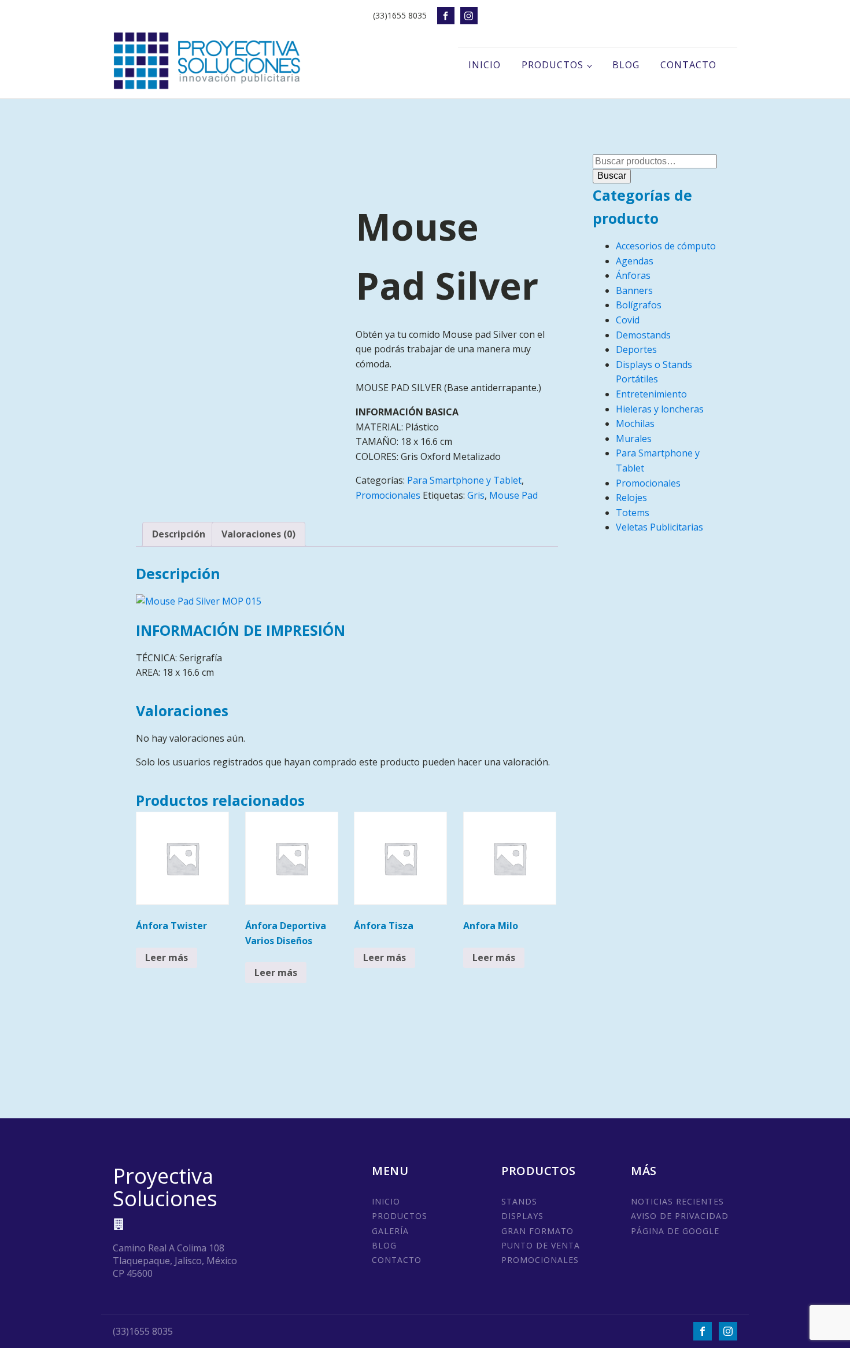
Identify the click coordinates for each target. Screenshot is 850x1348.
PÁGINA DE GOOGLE (675, 1231)
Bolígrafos (638, 305)
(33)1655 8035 (400, 15)
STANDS (519, 1201)
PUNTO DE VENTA (540, 1245)
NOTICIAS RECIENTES (677, 1201)
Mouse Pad (513, 495)
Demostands (643, 335)
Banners (634, 290)
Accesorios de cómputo (666, 246)
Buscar (611, 176)
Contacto (688, 64)
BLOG (384, 1245)
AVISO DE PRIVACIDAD (680, 1215)
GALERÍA (390, 1231)
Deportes (636, 349)
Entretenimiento (651, 394)
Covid (628, 320)
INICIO (386, 1201)
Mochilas (635, 423)
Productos (552, 64)
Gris (476, 495)
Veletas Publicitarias (659, 527)
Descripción (178, 534)
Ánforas (633, 275)
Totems (632, 512)
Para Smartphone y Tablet (464, 480)
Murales (634, 438)
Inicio (484, 64)
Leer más (166, 957)
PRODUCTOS (399, 1215)
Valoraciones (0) (258, 534)
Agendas (634, 261)
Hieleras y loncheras (660, 409)
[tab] (178, 534)
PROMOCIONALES (540, 1259)
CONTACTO (397, 1259)
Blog (626, 64)
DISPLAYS (522, 1215)
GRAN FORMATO (537, 1231)
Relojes (631, 497)
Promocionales (388, 495)
